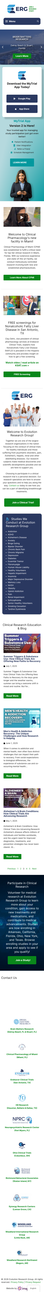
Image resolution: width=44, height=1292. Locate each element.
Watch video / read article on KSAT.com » (22, 364)
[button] (2, 47)
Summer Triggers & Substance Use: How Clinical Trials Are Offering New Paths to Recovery (22, 659)
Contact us (14, 485)
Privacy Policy (17, 1282)
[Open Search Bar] (37, 21)
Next (34, 869)
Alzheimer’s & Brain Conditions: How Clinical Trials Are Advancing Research (21, 813)
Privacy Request (33, 1282)
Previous (12, 869)
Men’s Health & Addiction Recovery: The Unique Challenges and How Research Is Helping (21, 735)
